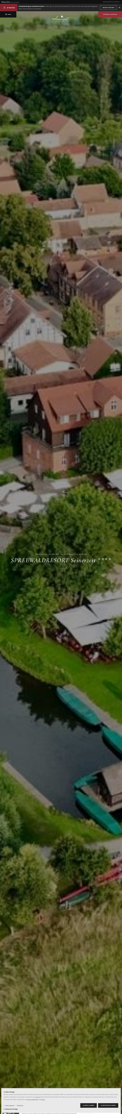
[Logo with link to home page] (61, 18)
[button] (8, 14)
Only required (10, 1105)
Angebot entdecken (108, 7)
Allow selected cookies (108, 1105)
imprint (43, 1099)
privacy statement (32, 1099)
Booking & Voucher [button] (110, 14)
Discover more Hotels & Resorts (111, 2)
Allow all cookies (88, 1105)
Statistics (20, 1105)
